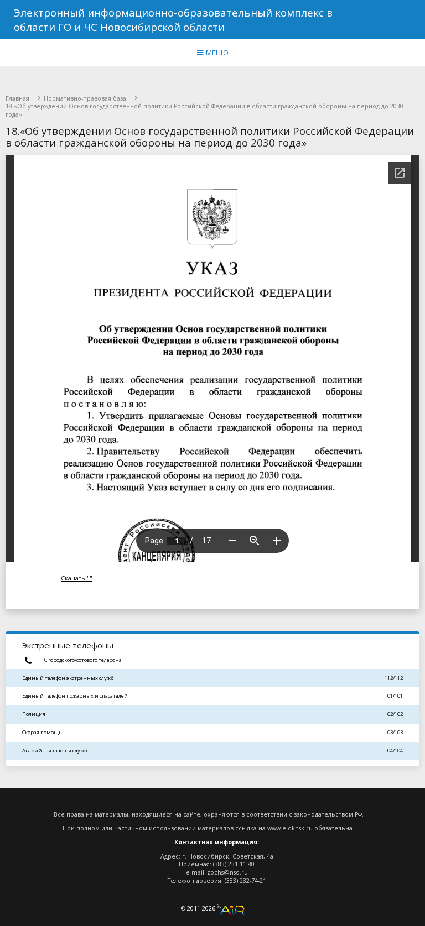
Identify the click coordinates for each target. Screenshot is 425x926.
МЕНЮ (216, 52)
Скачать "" (76, 578)
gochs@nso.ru (228, 872)
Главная (17, 98)
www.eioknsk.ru (290, 828)
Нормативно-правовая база (85, 98)
